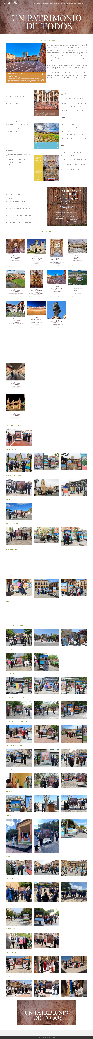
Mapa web (80, 1031)
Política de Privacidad (54, 1037)
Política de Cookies (43, 1037)
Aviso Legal (85, 1031)
